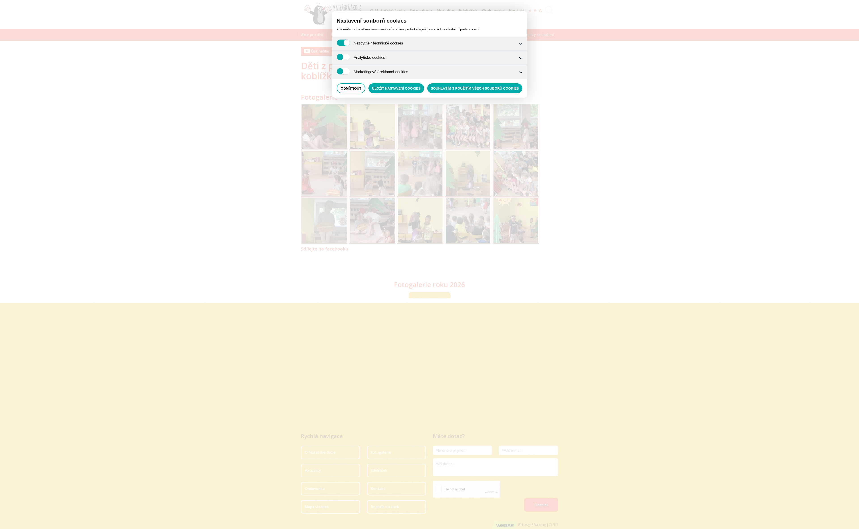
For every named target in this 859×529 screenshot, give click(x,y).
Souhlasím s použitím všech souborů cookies (475, 88)
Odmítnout (351, 88)
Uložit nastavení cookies (396, 88)
